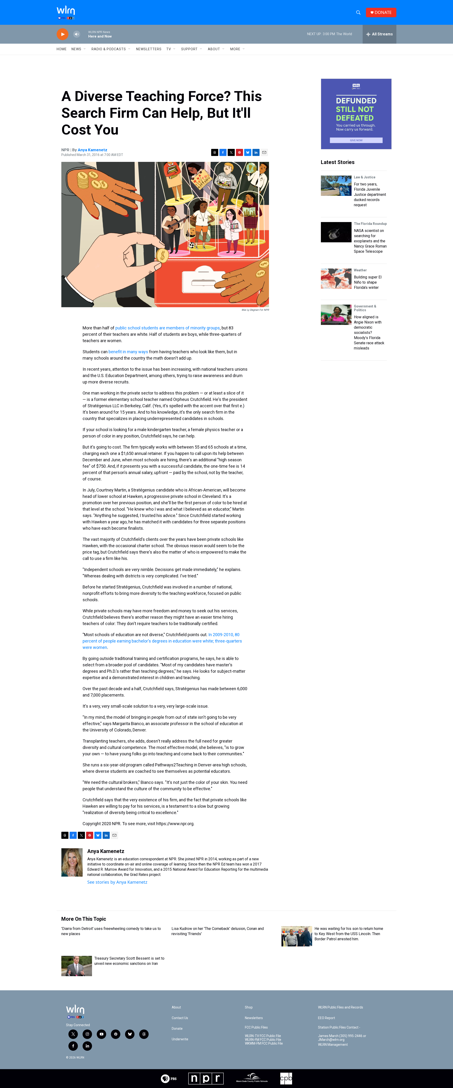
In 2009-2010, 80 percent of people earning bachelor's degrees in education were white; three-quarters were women (162, 641)
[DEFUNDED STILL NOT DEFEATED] (356, 114)
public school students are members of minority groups (167, 327)
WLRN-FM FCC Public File (263, 1040)
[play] (62, 34)
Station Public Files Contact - (339, 1027)
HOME (62, 49)
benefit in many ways (128, 351)
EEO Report (326, 1018)
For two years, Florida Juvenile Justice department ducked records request (370, 194)
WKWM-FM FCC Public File (264, 1043)
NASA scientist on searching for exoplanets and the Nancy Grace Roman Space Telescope (370, 241)
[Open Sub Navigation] (85, 49)
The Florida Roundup (370, 224)
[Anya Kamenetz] (72, 862)
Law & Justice (364, 177)
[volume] (77, 34)
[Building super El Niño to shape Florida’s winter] (336, 279)
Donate (177, 1028)
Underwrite (180, 1039)
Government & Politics (365, 308)
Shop (249, 1007)
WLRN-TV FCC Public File (263, 1036)
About (214, 49)
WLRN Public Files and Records (340, 1007)
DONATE (383, 12)
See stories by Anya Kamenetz (117, 882)
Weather (360, 270)
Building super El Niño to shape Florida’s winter (368, 282)
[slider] (84, 34)
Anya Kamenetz (92, 149)
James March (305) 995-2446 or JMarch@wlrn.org (342, 1038)
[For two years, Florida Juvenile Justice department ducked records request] (336, 186)
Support (189, 49)
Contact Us (180, 1018)
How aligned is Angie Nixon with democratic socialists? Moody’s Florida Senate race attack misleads (369, 332)
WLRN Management (333, 1044)
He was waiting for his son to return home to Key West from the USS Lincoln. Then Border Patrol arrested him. (349, 933)
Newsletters (149, 49)
